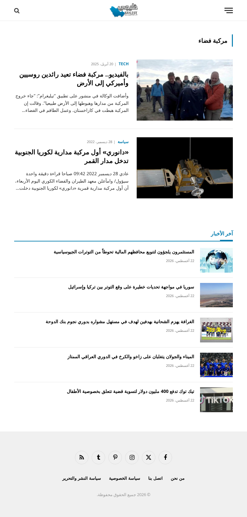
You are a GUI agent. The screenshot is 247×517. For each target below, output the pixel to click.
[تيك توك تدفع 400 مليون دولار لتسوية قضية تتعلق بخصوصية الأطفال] (216, 399)
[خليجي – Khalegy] (123, 10)
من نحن (178, 478)
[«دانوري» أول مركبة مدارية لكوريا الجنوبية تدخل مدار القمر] (185, 167)
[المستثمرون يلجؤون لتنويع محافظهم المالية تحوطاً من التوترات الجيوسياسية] (216, 260)
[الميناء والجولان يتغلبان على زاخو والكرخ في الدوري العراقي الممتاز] (216, 365)
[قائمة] (228, 10)
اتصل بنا (155, 478)
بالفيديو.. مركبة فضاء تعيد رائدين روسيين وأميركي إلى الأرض (74, 78)
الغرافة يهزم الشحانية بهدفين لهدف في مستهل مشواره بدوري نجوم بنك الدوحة (120, 321)
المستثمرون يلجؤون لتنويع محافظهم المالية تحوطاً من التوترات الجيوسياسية (124, 252)
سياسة (123, 141)
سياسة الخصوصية (124, 478)
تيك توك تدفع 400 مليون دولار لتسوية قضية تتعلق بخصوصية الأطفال (130, 391)
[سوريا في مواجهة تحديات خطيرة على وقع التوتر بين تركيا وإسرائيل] (216, 295)
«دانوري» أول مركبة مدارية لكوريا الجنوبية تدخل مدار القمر (72, 156)
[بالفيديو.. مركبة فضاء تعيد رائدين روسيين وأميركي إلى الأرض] (185, 90)
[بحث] (17, 10)
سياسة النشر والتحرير (81, 478)
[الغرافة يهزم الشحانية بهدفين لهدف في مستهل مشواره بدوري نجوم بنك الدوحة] (216, 330)
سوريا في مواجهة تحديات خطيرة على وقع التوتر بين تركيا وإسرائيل (131, 287)
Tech (124, 64)
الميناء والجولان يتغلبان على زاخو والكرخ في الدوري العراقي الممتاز (131, 356)
